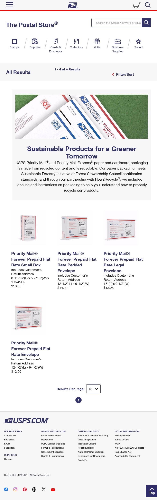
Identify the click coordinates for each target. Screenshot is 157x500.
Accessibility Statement (127, 456)
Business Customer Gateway (93, 435)
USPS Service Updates (53, 443)
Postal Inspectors (87, 439)
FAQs (7, 443)
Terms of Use (122, 439)
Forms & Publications (52, 447)
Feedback (9, 447)
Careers (8, 459)
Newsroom (47, 439)
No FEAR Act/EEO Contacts (129, 447)
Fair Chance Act (123, 451)
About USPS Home (51, 435)
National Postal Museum (91, 451)
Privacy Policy (122, 435)
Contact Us (10, 435)
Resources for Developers (91, 456)
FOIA (117, 443)
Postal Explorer (86, 447)
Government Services (52, 451)
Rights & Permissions (52, 456)
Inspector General (87, 443)
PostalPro (83, 460)
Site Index (9, 439)
